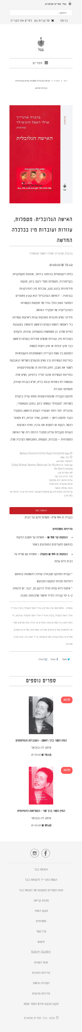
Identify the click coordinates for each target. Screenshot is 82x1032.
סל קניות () (42, 20)
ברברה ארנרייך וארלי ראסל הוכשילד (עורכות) (35, 616)
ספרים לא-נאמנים (21, 630)
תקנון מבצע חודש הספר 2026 (41, 1004)
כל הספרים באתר (54, 623)
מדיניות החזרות (41, 973)
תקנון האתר (41, 911)
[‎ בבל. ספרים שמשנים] (41, 46)
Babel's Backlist (41, 952)
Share (53, 660)
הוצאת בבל (41, 870)
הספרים (57, 81)
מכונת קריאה (41, 901)
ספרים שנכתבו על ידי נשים (40, 637)
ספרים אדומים (54, 630)
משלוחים (41, 921)
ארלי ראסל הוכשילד (32, 608)
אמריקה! (45, 608)
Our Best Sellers (57, 608)
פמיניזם (69, 644)
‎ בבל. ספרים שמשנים (36, 1018)
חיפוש (41, 942)
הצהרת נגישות (41, 983)
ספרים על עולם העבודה (62, 637)
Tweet (64, 660)
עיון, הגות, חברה (21, 637)
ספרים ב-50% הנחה (38, 630)
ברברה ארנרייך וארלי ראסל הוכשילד (51, 254)
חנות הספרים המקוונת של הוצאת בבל (41, 890)
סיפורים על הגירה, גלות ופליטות (32, 623)
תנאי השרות (41, 963)
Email (41, 660)
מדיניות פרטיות (41, 994)
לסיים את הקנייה (21, 20)
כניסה (64, 20)
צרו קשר (41, 931)
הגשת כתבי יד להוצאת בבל (41, 880)
